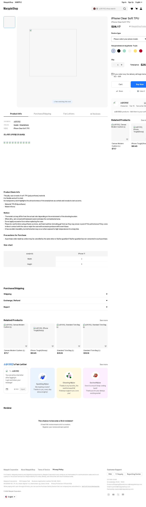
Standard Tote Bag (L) (65, 350)
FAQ (110, 474)
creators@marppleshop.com (124, 489)
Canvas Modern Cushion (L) (14, 350)
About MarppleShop (28, 470)
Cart (121, 84)
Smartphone (24, 125)
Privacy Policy (58, 469)
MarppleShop (8, 2)
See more (104, 320)
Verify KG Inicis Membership (91, 486)
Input (23, 389)
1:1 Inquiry (119, 474)
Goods (16, 125)
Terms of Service (44, 470)
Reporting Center (134, 474)
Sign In (124, 2)
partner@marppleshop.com (121, 487)
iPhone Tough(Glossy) (39, 350)
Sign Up (131, 2)
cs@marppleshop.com (134, 484)
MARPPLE (18, 2)
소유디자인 (17, 121)
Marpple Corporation (11, 470)
